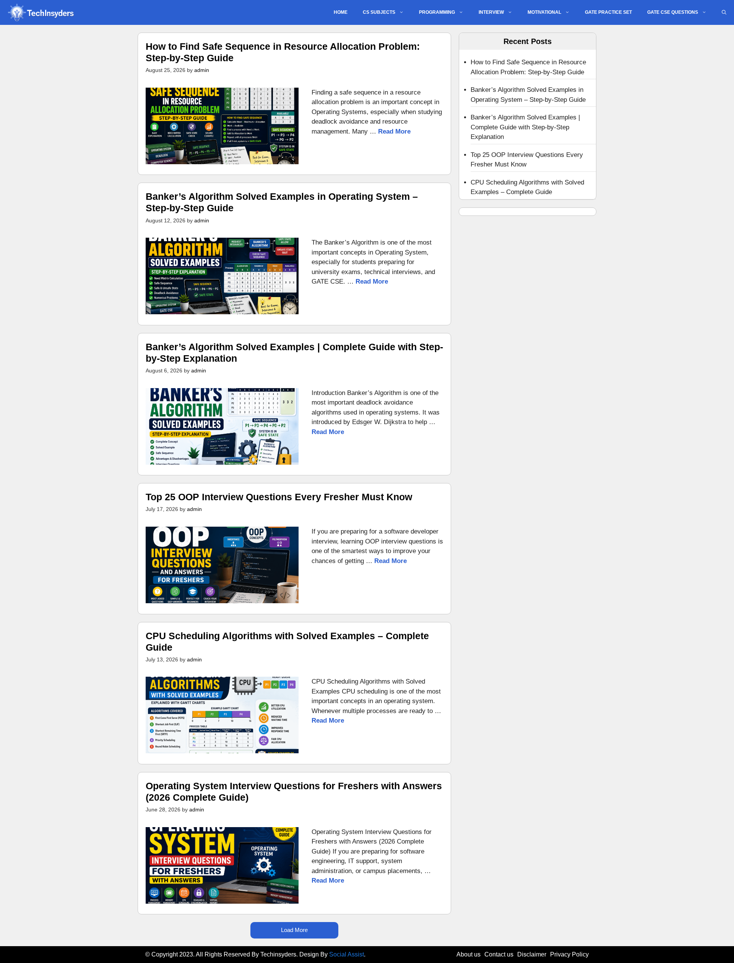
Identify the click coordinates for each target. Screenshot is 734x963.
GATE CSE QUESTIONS (672, 12)
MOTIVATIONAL (544, 12)
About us (468, 954)
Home (341, 12)
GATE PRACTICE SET (608, 12)
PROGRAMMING (437, 12)
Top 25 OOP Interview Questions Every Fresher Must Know (279, 496)
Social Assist (346, 954)
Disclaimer (531, 954)
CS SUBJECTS (379, 12)
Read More (394, 131)
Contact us (498, 954)
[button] (724, 12)
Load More (294, 930)
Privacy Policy (569, 954)
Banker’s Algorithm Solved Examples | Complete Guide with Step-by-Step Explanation (525, 127)
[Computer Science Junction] (40, 12)
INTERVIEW (491, 12)
